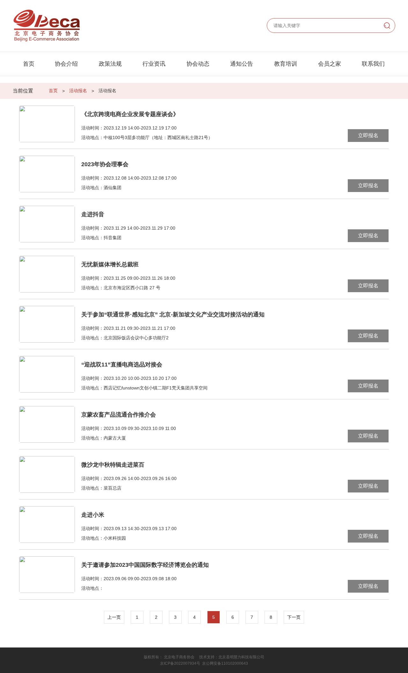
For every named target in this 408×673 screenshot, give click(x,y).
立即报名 (368, 135)
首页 (28, 64)
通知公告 (241, 64)
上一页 (114, 617)
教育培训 (285, 64)
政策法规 (110, 64)
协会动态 (197, 64)
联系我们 (373, 64)
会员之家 (329, 64)
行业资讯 (153, 64)
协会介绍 (66, 64)
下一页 (294, 617)
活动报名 (78, 90)
